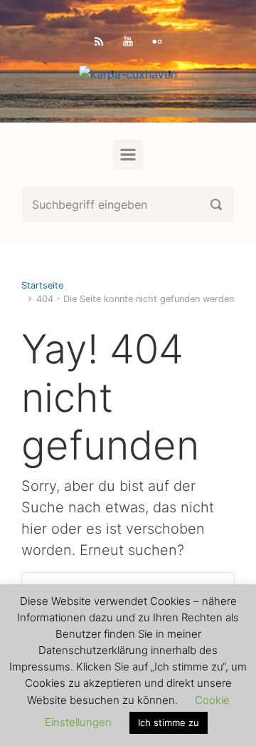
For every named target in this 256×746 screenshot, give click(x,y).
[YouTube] (128, 41)
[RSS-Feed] (99, 41)
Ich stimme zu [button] (168, 722)
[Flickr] (157, 41)
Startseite (42, 285)
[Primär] (128, 155)
